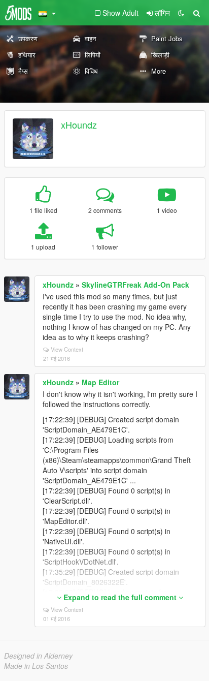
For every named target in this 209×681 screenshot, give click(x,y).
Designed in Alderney (38, 656)
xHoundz (79, 124)
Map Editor (100, 382)
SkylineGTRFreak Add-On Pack (135, 285)
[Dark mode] (181, 12)
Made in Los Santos (36, 666)
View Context (67, 349)
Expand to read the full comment (120, 597)
